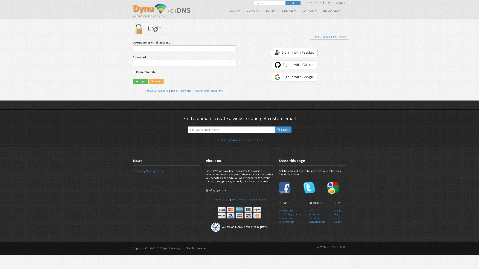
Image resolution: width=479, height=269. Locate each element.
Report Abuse (257, 199)
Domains (252, 10)
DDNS (234, 10)
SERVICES (288, 10)
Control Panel (330, 36)
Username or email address (151, 42)
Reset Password (181, 90)
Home (316, 36)
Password (139, 57)
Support (308, 10)
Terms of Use (221, 199)
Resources (330, 10)
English (340, 2)
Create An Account (156, 90)
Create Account (314, 2)
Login (328, 2)
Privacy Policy (239, 199)
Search (284, 129)
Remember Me (146, 72)
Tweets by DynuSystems (148, 171)
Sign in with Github (298, 64)
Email (270, 10)
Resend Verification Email (209, 90)
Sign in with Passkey (298, 52)
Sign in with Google (298, 77)
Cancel (157, 81)
